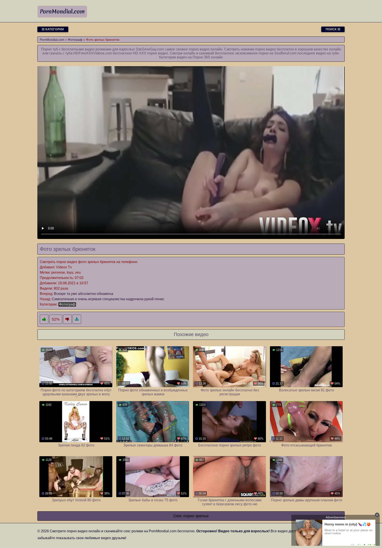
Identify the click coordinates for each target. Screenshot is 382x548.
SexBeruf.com (285, 53)
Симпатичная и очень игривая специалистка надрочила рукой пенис (108, 299)
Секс (177, 516)
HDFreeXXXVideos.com (92, 53)
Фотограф (67, 304)
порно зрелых (196, 516)
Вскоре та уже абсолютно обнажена (83, 294)
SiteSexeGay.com (150, 49)
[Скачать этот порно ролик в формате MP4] (77, 319)
